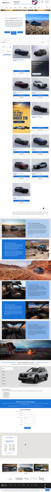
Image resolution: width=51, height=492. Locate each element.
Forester (41, 468)
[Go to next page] (48, 208)
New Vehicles (6, 7)
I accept (47, 490)
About (18, 484)
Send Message (27, 427)
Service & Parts (30, 7)
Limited (3, 371)
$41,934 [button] (19, 60)
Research (19, 7)
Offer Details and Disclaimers (36, 75)
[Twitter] (45, 487)
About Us (39, 7)
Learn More (7, 32)
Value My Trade (21, 97)
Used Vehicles (15, 7)
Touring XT (4, 383)
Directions (11, 484)
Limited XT (4, 380)
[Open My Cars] (47, 7)
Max (7, 50)
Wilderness (4, 377)
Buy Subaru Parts (38, 2)
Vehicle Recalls (23, 484)
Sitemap (32, 484)
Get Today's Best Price (21, 95)
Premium (3, 368)
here (39, 490)
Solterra (25, 468)
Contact (15, 484)
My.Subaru (36, 484)
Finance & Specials (25, 7)
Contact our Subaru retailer (12, 405)
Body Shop (35, 7)
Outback (9, 468)
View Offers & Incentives (13, 33)
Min (3, 50)
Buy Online (11, 7)
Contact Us (20, 32)
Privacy (28, 484)
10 (47, 208)
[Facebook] (45, 485)
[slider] (3, 54)
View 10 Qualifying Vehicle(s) (36, 74)
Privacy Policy (21, 490)
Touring (3, 374)
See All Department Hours (9, 453)
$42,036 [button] (37, 149)
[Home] (6, 2)
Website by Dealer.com (4, 485)
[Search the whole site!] (49, 7)
